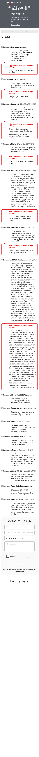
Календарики (15, 649)
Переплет (13, 608)
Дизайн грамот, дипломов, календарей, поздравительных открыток (19, 709)
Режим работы (15, 25)
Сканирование (15, 604)
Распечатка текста (17, 601)
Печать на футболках (18, 666)
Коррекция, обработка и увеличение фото (19, 689)
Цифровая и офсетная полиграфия (18, 634)
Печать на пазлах (17, 670)
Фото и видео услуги (18, 615)
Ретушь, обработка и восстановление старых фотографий (18, 696)
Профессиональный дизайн (18, 675)
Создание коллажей (18, 702)
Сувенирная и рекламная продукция (19, 658)
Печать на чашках (17, 663)
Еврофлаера (15, 646)
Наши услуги (19, 581)
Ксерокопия (14, 597)
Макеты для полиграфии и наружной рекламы (17, 682)
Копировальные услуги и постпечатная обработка (19, 591)
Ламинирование (16, 611)
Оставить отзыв (28, 42)
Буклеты (13, 653)
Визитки (13, 638)
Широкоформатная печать (17, 627)
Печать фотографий (18, 623)
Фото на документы (18, 619)
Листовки (13, 642)
